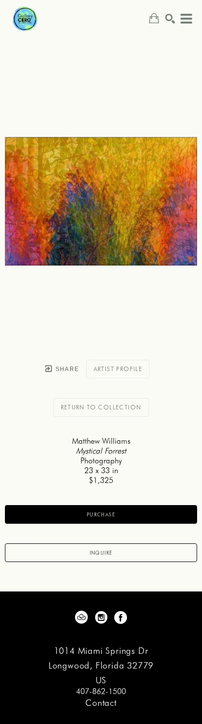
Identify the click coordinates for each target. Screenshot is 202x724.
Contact (101, 702)
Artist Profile (118, 369)
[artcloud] (81, 617)
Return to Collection (101, 407)
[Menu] (186, 19)
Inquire (101, 553)
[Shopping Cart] (154, 18)
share (66, 369)
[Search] (170, 19)
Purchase (101, 514)
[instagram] (101, 617)
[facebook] (120, 617)
